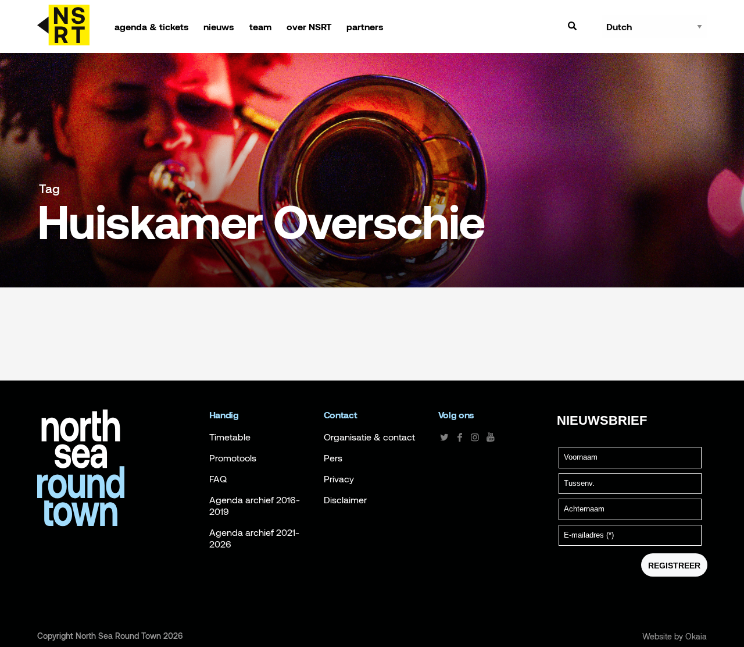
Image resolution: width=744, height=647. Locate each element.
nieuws (218, 27)
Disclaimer (345, 500)
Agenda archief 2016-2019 (254, 506)
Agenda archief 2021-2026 (254, 538)
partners (365, 27)
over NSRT (309, 27)
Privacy (339, 479)
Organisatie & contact (369, 437)
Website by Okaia (674, 636)
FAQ (218, 479)
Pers (333, 458)
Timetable (230, 437)
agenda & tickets (152, 27)
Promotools (232, 458)
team (260, 27)
